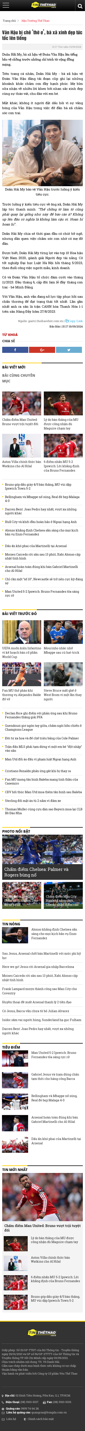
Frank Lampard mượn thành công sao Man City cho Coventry (39, 991)
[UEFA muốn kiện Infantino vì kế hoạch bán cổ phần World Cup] (21, 632)
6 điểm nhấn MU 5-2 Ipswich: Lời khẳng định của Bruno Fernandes (61, 466)
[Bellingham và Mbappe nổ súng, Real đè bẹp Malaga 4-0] (15, 1102)
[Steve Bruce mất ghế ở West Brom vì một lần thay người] (63, 674)
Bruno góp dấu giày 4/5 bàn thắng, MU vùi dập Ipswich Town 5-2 (38, 486)
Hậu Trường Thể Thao (35, 20)
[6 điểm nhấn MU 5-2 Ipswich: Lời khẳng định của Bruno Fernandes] (63, 445)
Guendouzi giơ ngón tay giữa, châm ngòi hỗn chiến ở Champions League (43, 728)
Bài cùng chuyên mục (18, 378)
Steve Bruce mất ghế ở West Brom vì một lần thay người (63, 694)
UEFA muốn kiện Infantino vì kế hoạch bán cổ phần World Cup (21, 652)
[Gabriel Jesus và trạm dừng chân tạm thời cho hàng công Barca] (15, 1080)
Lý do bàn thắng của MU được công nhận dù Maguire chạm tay (61, 424)
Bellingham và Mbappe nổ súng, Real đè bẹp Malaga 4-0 (42, 499)
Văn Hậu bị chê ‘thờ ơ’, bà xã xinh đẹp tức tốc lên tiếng (42, 35)
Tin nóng (11, 924)
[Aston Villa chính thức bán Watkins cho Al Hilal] (21, 445)
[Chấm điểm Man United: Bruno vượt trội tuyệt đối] (21, 403)
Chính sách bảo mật (41, 1419)
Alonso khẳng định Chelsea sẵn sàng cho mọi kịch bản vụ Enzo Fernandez (41, 532)
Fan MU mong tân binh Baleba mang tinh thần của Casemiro (41, 781)
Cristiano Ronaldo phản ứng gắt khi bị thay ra (38, 771)
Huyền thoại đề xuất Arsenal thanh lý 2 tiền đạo (36, 1002)
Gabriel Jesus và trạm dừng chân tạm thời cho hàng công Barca (55, 1076)
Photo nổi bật (16, 831)
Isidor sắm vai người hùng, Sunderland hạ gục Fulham (41, 1020)
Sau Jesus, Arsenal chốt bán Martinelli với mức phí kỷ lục (41, 955)
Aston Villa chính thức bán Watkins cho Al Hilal (21, 464)
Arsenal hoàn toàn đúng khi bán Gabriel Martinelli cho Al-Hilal (41, 569)
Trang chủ (9, 20)
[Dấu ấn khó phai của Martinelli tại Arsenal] (15, 1145)
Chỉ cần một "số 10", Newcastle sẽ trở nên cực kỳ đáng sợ (44, 581)
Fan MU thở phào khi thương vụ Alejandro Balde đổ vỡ (21, 694)
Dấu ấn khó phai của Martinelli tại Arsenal (36, 546)
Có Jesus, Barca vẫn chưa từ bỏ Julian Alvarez (35, 1011)
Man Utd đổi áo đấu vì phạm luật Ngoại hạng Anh (40, 759)
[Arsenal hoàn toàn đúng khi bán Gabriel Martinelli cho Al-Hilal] (15, 1123)
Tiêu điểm (11, 1047)
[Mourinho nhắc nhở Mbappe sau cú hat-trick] (63, 632)
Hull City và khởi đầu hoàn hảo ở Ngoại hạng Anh (41, 522)
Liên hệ (11, 1419)
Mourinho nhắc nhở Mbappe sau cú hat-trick (61, 650)
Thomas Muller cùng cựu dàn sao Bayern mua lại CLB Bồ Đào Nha (43, 811)
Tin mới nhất (14, 1169)
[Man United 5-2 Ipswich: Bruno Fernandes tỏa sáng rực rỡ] (15, 1059)
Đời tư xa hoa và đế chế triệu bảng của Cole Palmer (42, 738)
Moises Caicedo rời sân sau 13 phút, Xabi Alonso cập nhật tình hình (42, 556)
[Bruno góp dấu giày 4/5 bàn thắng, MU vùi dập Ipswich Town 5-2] (16, 1302)
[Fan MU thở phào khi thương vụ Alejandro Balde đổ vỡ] (21, 674)
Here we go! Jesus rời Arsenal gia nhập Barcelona (38, 967)
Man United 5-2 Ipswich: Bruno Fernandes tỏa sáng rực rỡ (42, 593)
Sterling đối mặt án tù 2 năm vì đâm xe (33, 801)
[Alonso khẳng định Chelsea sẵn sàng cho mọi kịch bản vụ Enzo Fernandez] (15, 935)
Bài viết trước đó (19, 613)
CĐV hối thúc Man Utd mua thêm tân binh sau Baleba (43, 792)
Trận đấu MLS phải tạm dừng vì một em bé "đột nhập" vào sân (43, 749)
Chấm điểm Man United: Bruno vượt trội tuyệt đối (20, 422)
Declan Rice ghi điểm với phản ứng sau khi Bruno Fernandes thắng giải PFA (41, 715)
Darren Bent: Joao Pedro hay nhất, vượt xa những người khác (40, 511)
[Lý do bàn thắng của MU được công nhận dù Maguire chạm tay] (63, 403)
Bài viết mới (14, 367)
